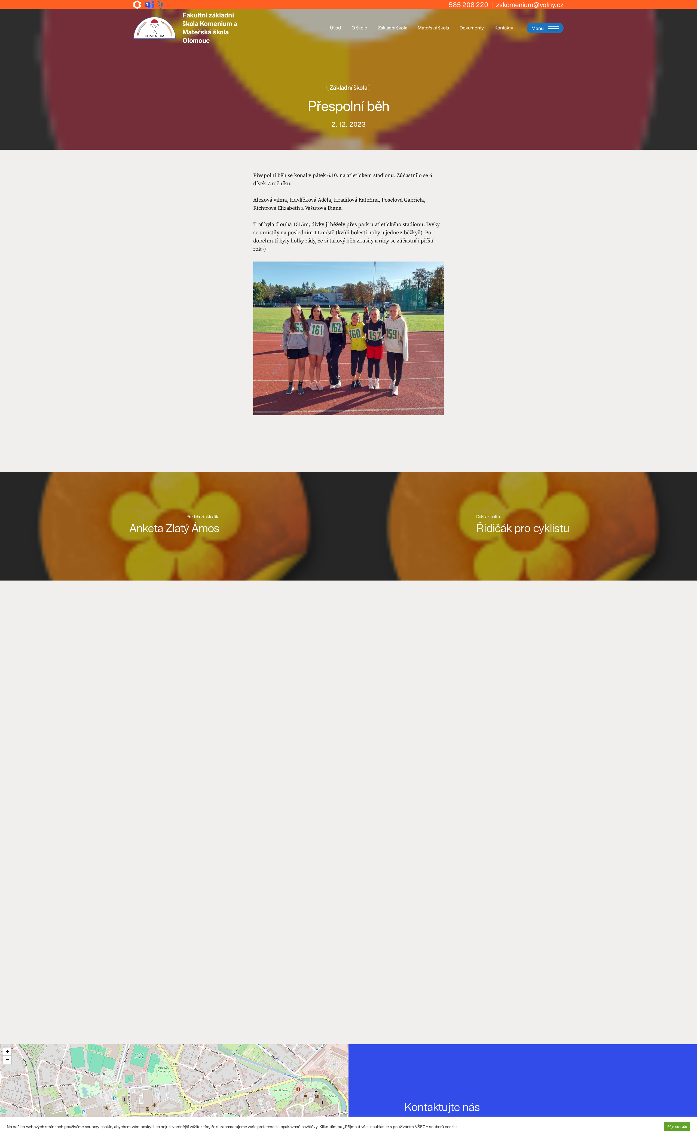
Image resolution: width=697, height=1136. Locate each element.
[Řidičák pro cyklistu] (522, 526)
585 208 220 (468, 5)
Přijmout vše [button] (677, 1126)
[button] (545, 28)
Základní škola (348, 87)
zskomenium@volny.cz (529, 5)
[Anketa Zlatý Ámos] (174, 526)
